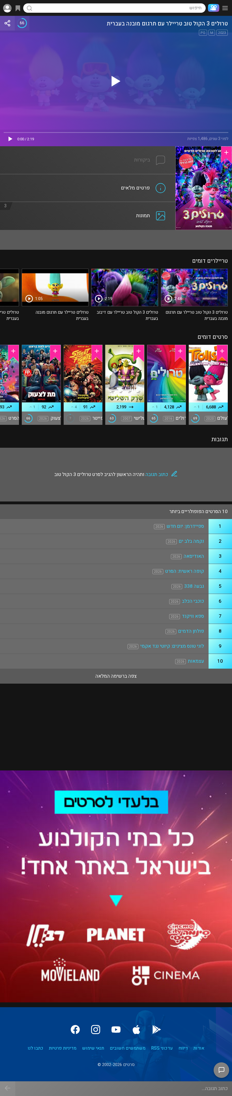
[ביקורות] (87, 149)
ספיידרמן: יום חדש (185, 526)
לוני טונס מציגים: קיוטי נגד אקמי (172, 646)
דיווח (183, 1048)
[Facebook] (75, 1029)
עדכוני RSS (162, 1048)
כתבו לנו (35, 1048)
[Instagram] (95, 1029)
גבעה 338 (194, 586)
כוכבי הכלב (193, 601)
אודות (199, 1048)
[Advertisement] (116, 239)
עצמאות (196, 661)
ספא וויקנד (193, 616)
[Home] (212, 8)
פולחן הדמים (191, 631)
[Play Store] (157, 1029)
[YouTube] (116, 1029)
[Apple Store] (136, 1029)
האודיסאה (194, 556)
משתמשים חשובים (127, 1048)
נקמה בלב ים (191, 541)
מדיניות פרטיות (62, 1048)
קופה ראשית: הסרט (184, 571)
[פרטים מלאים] (87, 177)
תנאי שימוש (93, 1048)
